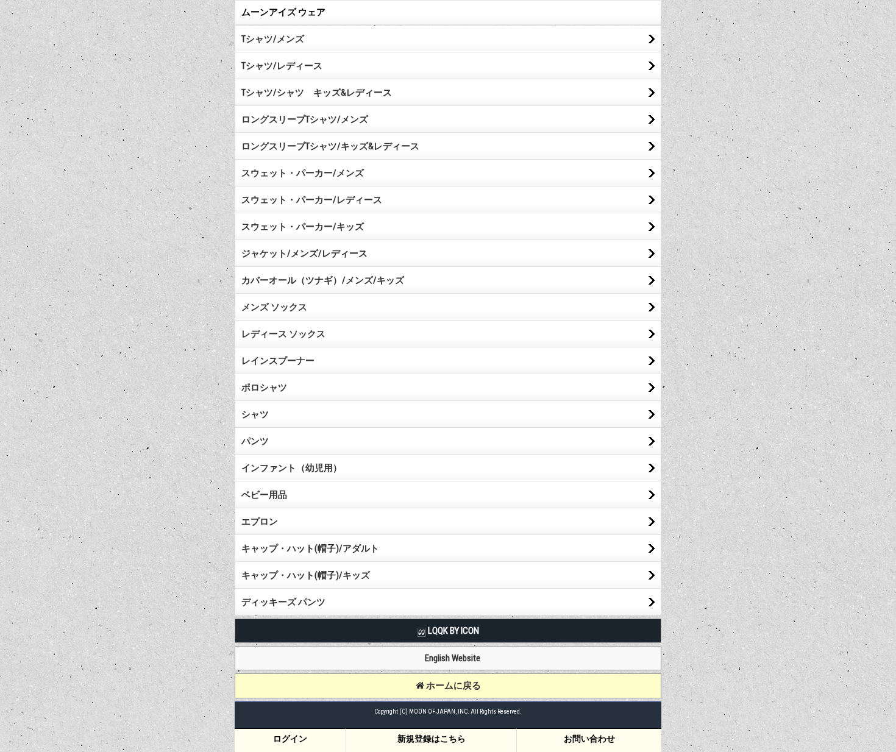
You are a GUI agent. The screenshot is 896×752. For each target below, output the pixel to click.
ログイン (290, 738)
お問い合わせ (589, 738)
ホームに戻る (452, 685)
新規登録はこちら (431, 738)
